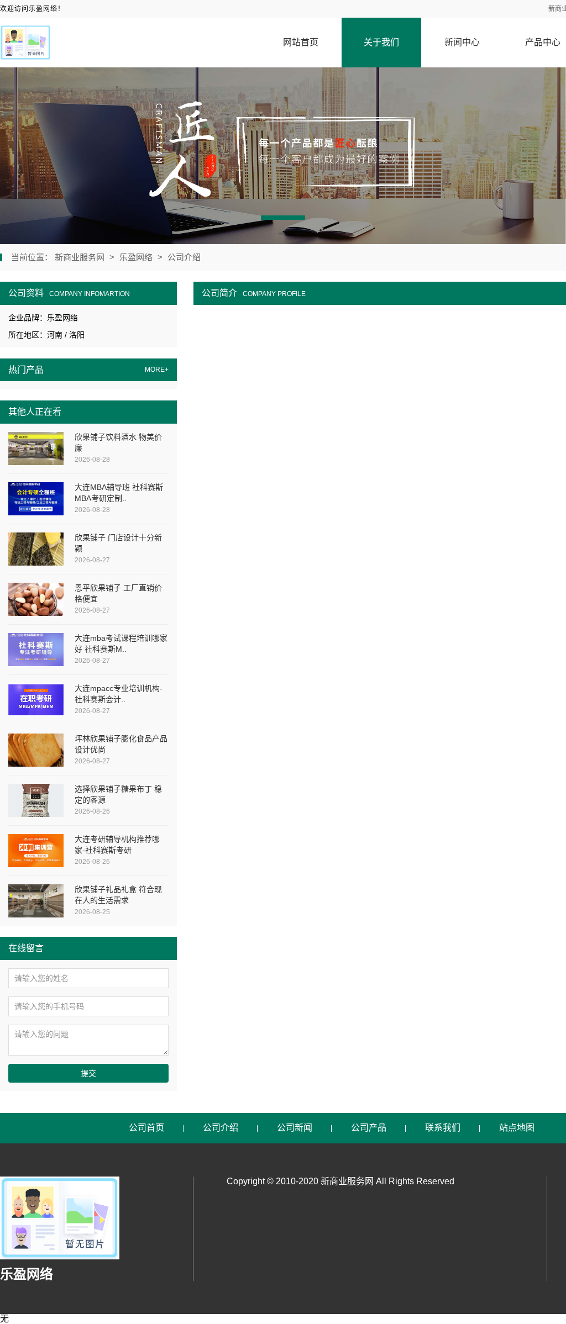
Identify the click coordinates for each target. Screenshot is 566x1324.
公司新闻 (294, 1127)
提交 (88, 1073)
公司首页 (146, 1127)
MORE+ (157, 369)
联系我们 (442, 1127)
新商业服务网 (81, 257)
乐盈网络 (136, 257)
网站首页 (300, 42)
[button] (283, 217)
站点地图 (516, 1127)
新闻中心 (462, 42)
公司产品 (368, 1127)
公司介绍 (184, 257)
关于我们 (381, 42)
